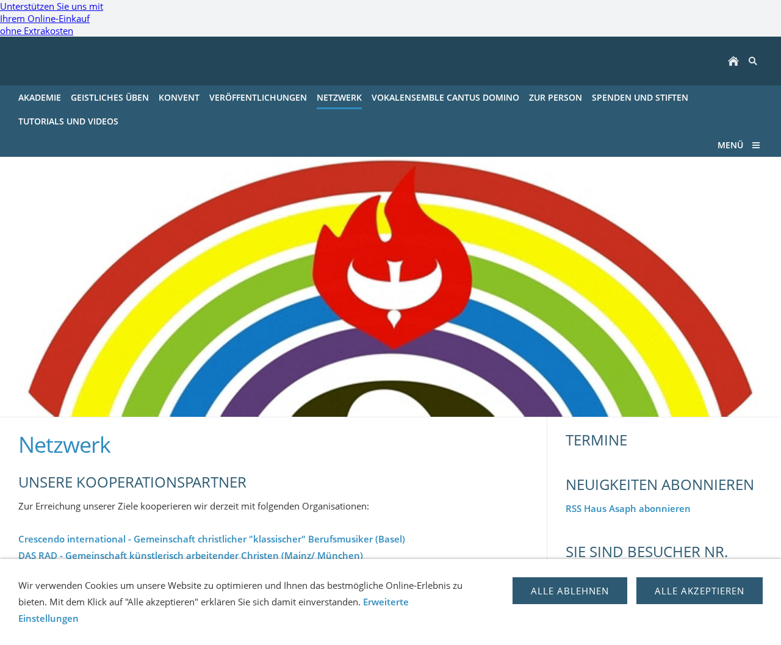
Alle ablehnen (570, 591)
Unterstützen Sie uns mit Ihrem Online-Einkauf (51, 18)
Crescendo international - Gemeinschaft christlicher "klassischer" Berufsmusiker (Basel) (211, 539)
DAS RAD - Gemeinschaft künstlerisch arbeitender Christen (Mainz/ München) (190, 555)
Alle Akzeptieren (699, 591)
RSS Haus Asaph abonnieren (628, 508)
